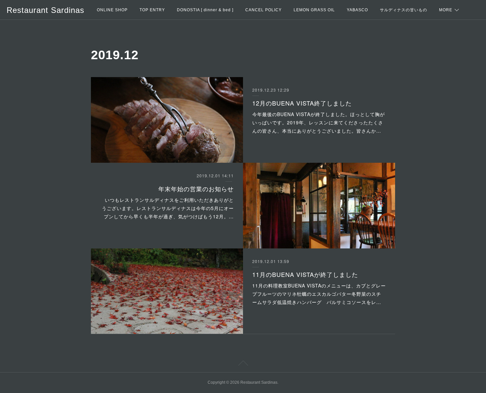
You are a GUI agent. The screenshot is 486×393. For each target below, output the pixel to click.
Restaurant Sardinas (45, 10)
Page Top (243, 364)
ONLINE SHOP (112, 10)
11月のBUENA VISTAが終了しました (305, 274)
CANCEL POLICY (263, 10)
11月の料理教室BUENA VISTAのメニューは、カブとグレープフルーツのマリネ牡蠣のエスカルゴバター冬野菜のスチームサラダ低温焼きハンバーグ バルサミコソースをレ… (319, 293)
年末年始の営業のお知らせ (196, 188)
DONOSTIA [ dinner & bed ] (205, 10)
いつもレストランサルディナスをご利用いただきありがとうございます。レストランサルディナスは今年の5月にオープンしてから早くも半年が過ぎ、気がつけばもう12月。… (168, 208)
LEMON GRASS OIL (314, 10)
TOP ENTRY (152, 10)
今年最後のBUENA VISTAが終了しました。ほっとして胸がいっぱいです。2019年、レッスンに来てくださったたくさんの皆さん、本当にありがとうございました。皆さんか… (318, 122)
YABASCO (357, 10)
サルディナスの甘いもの (403, 10)
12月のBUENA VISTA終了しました (302, 103)
